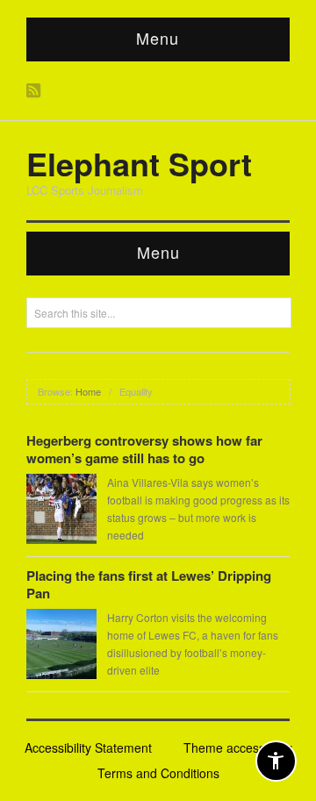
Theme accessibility (237, 747)
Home (88, 391)
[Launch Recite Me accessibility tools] (276, 761)
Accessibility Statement (88, 747)
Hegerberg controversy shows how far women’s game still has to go (144, 449)
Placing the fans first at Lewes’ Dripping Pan (148, 584)
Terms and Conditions (158, 773)
